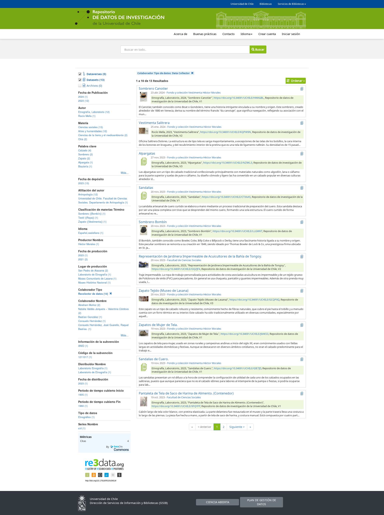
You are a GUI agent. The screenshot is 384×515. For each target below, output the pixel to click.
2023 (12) (83, 101)
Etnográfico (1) (86, 417)
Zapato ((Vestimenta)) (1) (92, 221)
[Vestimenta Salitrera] (143, 131)
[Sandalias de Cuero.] (143, 367)
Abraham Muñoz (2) (89, 305)
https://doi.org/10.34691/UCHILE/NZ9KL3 (227, 162)
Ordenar (296, 80)
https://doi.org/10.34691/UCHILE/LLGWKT (237, 231)
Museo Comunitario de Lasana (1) (97, 278)
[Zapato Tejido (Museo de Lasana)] (143, 298)
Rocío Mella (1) (86, 116)
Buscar (259, 49)
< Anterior (204, 427)
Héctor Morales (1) (88, 244)
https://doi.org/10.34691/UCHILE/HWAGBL (239, 98)
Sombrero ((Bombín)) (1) (91, 213)
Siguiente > (237, 427)
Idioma (245, 34)
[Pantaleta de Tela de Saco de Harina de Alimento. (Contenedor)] (143, 401)
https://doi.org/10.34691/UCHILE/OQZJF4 (176, 269)
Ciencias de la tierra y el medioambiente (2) (102, 135)
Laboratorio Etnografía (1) (92, 368)
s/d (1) (81, 428)
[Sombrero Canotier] (143, 96)
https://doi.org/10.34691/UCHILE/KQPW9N (225, 132)
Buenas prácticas (204, 34)
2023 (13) (83, 183)
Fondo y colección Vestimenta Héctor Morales (194, 92)
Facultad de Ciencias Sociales (184, 260)
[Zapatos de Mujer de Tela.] (143, 332)
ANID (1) (83, 346)
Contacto (228, 34)
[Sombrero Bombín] (143, 230)
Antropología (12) (88, 194)
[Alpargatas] (143, 161)
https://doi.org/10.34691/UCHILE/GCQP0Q (254, 299)
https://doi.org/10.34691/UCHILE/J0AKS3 (244, 334)
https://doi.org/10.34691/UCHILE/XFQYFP (176, 406)
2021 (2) (83, 259)
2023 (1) (83, 255)
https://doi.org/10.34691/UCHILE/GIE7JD (237, 368)
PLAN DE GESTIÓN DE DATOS (261, 502)
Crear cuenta (267, 34)
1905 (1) (83, 394)
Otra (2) (82, 139)
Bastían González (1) (90, 317)
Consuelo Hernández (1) (92, 321)
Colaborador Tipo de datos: (163, 73)
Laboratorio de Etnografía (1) (94, 274)
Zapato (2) (84, 158)
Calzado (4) (84, 150)
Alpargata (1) (85, 162)
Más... (125, 173)
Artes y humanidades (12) (92, 131)
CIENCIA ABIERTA (217, 502)
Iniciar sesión (291, 34)
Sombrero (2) (85, 154)
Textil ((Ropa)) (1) (88, 217)
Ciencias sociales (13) (90, 127)
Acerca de (180, 34)
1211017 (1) (85, 357)
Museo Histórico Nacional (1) (94, 282)
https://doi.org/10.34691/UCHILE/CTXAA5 (226, 197)
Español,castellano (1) (90, 233)
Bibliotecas (266, 4)
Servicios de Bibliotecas (291, 4)
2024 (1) (83, 97)
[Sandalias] (143, 195)
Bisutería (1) (85, 166)
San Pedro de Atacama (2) (93, 270)
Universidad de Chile (242, 4)
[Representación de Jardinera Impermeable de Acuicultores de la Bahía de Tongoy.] (143, 264)
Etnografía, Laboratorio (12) (94, 112)
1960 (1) (83, 406)
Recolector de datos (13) (93, 294)
